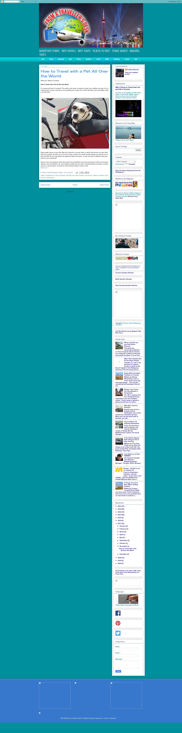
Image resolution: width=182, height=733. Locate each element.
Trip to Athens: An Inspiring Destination (131, 422)
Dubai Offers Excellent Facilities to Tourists (132, 374)
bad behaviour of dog (52, 175)
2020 (120, 563)
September (124, 540)
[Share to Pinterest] (88, 173)
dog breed (62, 175)
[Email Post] (76, 172)
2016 (120, 520)
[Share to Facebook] (86, 173)
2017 (120, 523)
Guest (70, 59)
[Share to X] (84, 173)
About (43, 59)
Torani (117, 323)
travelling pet (50, 177)
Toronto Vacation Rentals (124, 273)
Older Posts (104, 185)
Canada (51, 59)
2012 (120, 509)
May (121, 537)
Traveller (127, 59)
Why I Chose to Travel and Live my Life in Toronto (127, 88)
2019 (120, 560)
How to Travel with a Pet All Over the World (127, 549)
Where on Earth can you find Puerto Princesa (131, 344)
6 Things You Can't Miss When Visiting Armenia (131, 484)
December (123, 554)
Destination (61, 59)
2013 (120, 512)
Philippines (88, 59)
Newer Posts (45, 185)
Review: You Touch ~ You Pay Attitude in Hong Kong (131, 391)
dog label (68, 175)
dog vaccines (88, 175)
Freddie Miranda (133, 69)
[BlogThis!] (82, 173)
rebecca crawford (98, 175)
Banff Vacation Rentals (123, 279)
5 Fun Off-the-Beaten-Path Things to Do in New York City (132, 439)
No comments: (69, 172)
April (121, 534)
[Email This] (80, 173)
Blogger (118, 718)
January (123, 526)
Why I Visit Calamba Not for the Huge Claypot (132, 359)
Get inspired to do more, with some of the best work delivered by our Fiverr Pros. (128, 572)
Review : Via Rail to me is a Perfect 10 (132, 469)
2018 (120, 558)
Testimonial (116, 59)
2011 (120, 506)
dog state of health (78, 175)
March (122, 532)
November (123, 546)
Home (135, 59)
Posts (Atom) (79, 191)
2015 (120, 517)
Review (107, 59)
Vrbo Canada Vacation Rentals (126, 285)
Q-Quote (98, 59)
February (123, 529)
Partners (78, 59)
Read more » (44, 168)
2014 (120, 515)
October (123, 543)
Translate (131, 164)
